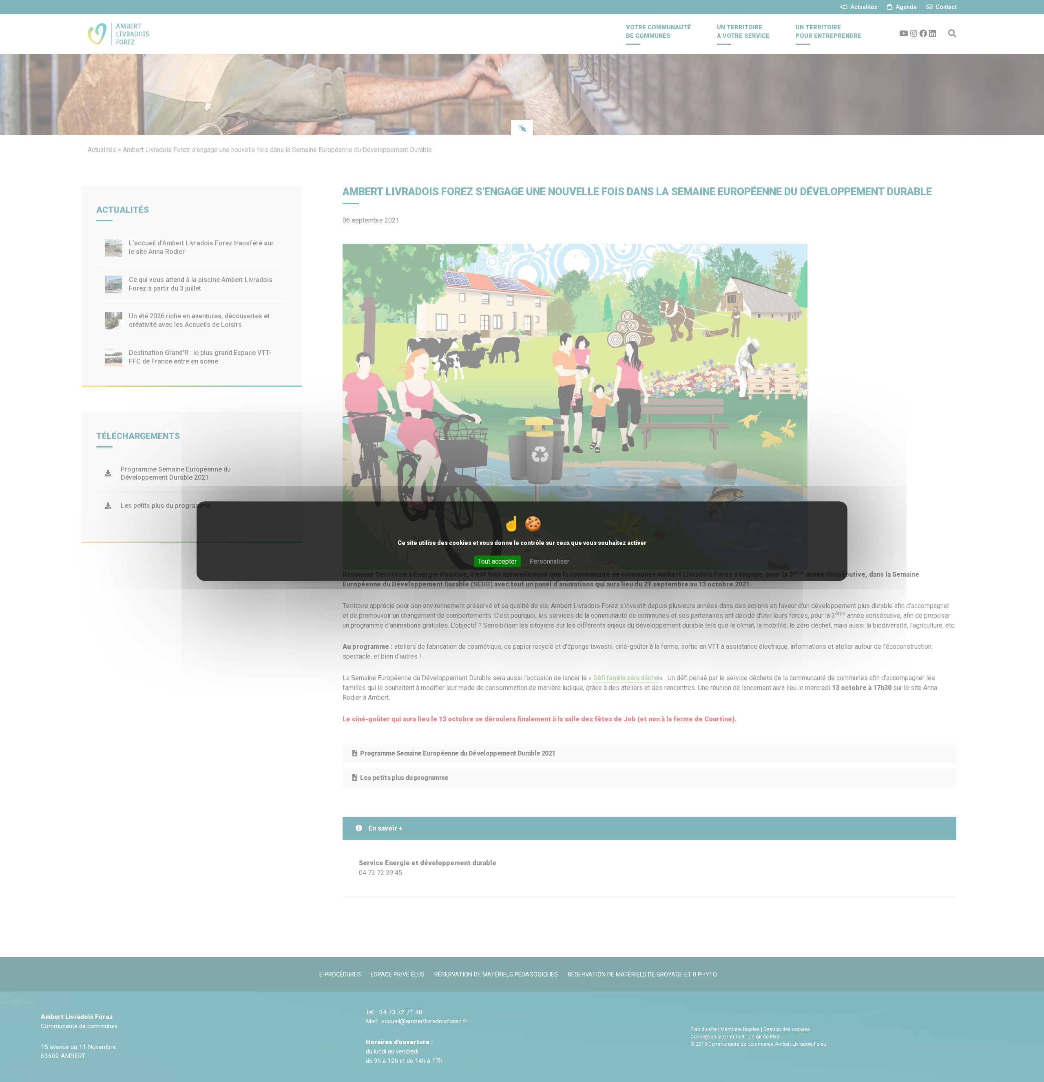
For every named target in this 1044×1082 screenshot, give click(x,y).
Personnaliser (549, 561)
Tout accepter (497, 561)
